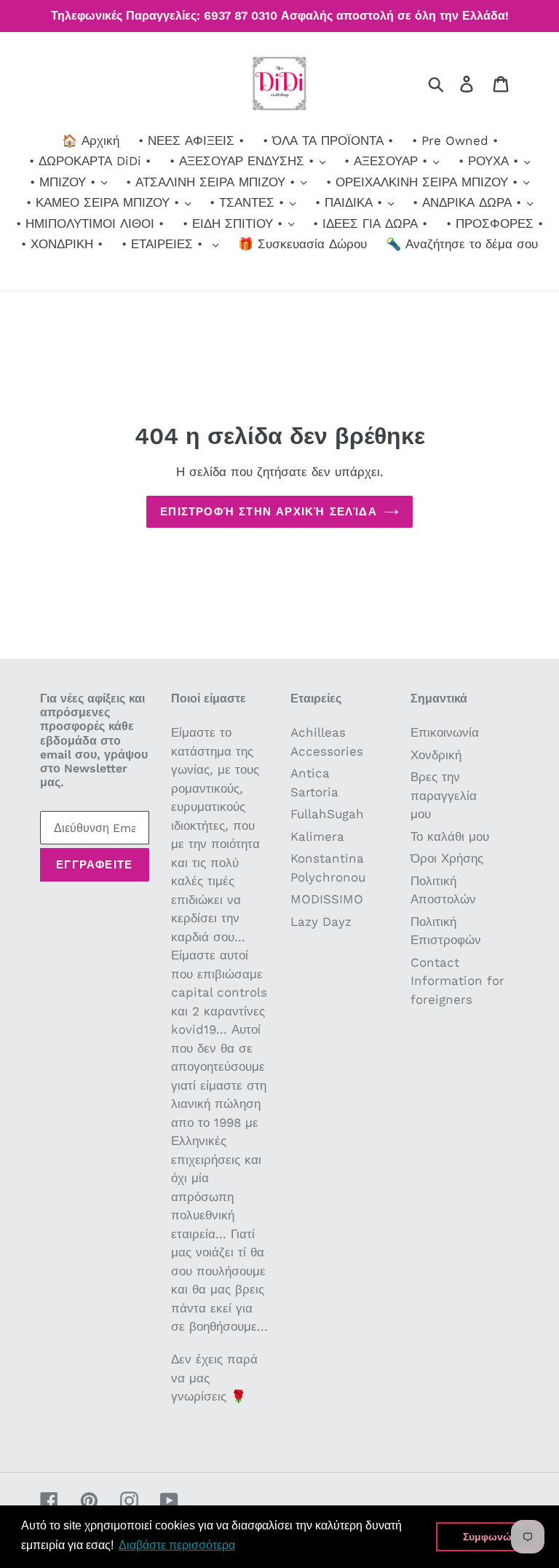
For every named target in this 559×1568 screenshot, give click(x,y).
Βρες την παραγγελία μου (444, 795)
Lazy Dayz (321, 921)
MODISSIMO (326, 899)
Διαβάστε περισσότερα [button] (177, 1545)
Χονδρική (436, 755)
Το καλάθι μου (450, 836)
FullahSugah (327, 814)
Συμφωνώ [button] (487, 1537)
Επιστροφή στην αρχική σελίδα (268, 511)
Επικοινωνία (445, 732)
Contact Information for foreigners (457, 981)
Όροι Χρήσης (447, 858)
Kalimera (317, 836)
